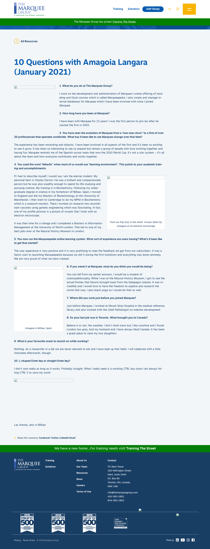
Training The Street (141, 448)
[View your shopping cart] (179, 9)
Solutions (134, 9)
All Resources (29, 41)
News (79, 479)
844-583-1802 (116, 500)
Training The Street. (124, 22)
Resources (82, 473)
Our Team (81, 467)
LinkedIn (64, 438)
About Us (81, 460)
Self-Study (153, 9)
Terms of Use (83, 492)
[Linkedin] (177, 540)
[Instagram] (188, 540)
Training (118, 9)
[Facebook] (193, 540)
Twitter (55, 438)
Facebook (44, 438)
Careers (80, 485)
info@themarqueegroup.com (123, 493)
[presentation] (29, 9)
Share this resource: (27, 438)
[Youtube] (183, 540)
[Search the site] (169, 9)
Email (72, 438)
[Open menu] (189, 9)
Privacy (17, 540)
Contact (112, 460)
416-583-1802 (116, 496)
